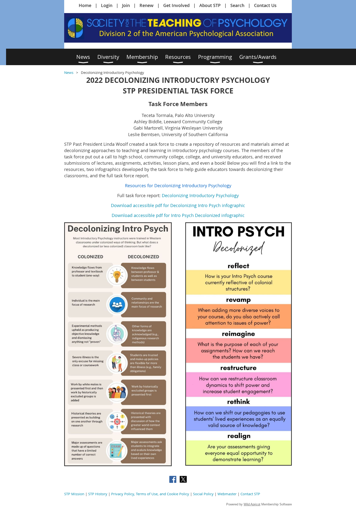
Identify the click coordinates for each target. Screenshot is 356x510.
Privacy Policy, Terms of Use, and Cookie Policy (150, 493)
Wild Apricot (252, 504)
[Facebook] (172, 479)
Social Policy (203, 493)
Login (106, 5)
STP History (97, 493)
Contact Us (265, 5)
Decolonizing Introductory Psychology (200, 195)
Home (85, 5)
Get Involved (176, 5)
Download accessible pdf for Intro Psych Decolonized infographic (178, 215)
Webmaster (227, 493)
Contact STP (250, 493)
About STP (210, 5)
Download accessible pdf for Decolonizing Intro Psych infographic (178, 205)
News (68, 72)
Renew (146, 5)
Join (126, 5)
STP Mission (74, 493)
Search (237, 5)
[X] (183, 479)
